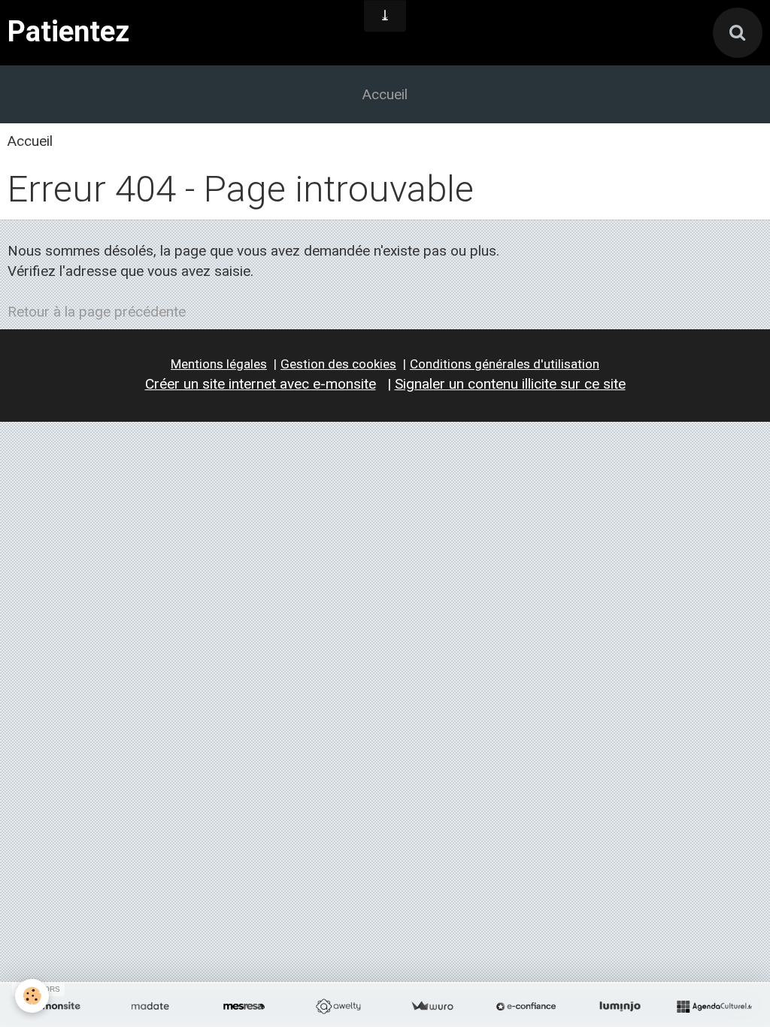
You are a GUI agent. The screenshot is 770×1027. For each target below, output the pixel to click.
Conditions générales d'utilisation (504, 363)
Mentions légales (219, 363)
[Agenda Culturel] (714, 1006)
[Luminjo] (620, 1006)
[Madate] (150, 1006)
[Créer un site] (56, 1006)
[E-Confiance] (526, 1006)
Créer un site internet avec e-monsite (260, 383)
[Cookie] (32, 996)
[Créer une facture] (432, 1006)
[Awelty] (338, 1006)
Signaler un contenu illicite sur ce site (510, 383)
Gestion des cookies (338, 363)
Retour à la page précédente (97, 311)
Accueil (385, 94)
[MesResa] (244, 1006)
